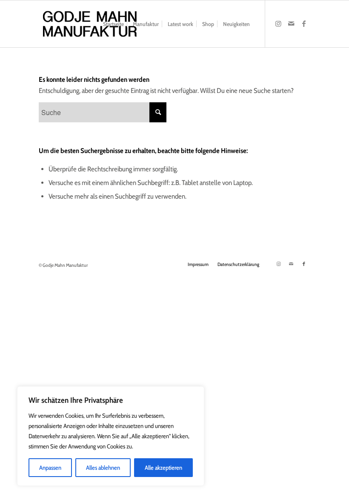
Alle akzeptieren (163, 467)
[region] (110, 436)
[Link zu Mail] (291, 23)
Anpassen (50, 467)
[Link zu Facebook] (304, 23)
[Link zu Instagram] (278, 23)
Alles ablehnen (103, 467)
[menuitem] (113, 23)
